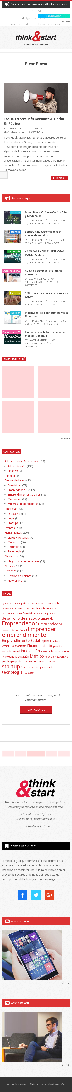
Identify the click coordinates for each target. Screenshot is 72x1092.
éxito (31, 672)
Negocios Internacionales (23, 561)
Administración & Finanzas (21, 461)
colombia (55, 603)
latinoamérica (60, 651)
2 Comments (52, 243)
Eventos (10, 528)
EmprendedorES (11, 270)
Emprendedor (19, 623)
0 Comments (36, 131)
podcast (20, 661)
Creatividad (10, 131)
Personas (11, 571)
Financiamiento (39, 645)
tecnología (12, 672)
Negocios (11, 556)
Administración (17, 466)
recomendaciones (44, 661)
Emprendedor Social (14, 630)
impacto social (11, 651)
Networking (15, 580)
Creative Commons (18, 1084)
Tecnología (14, 251)
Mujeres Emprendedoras (23, 503)
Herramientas (13, 532)
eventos (20, 646)
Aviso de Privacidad (56, 1084)
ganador (57, 646)
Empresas (11, 508)
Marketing (14, 542)
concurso (23, 608)
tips (25, 672)
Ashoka (28, 603)
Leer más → (59, 177)
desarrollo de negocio (21, 618)
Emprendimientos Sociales (24, 494)
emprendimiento (24, 635)
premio (29, 661)
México (37, 656)
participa (8, 661)
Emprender (42, 629)
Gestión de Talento (19, 576)
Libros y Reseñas (18, 537)
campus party (42, 603)
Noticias (15, 212)
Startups (15, 231)
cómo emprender (46, 613)
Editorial (10, 475)
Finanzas (13, 470)
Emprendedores (15, 480)
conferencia (38, 608)
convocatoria (12, 613)
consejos (51, 608)
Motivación (15, 499)
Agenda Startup (10, 603)
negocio (49, 656)
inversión (45, 651)
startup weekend (43, 667)
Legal (11, 518)
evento (8, 645)
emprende (47, 618)
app (20, 603)
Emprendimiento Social (21, 640)
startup (11, 666)
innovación (30, 650)
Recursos (15, 293)
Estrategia (14, 513)
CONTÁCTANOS (36, 709)
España (45, 641)
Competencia (9, 608)
